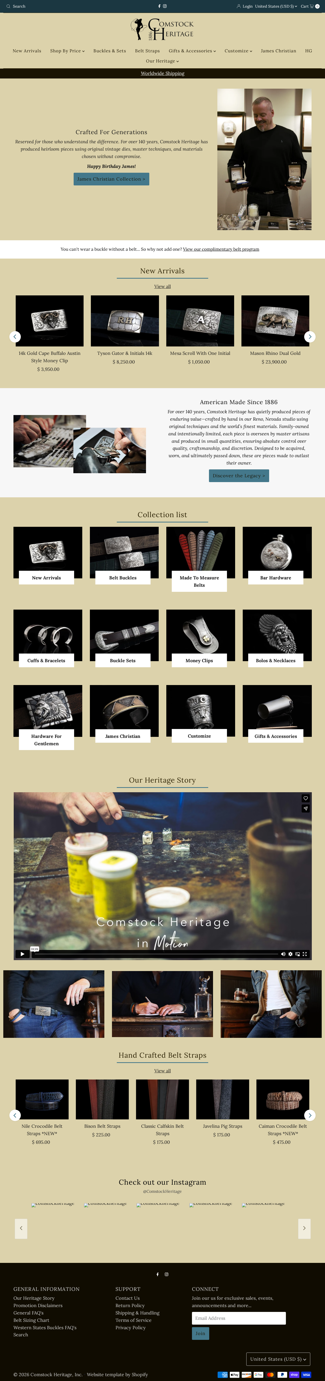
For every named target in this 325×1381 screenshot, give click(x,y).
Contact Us (128, 1298)
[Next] (310, 336)
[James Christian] (124, 711)
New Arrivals (27, 51)
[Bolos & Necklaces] (277, 635)
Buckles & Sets (109, 51)
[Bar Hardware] (277, 552)
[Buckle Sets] (124, 635)
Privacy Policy (131, 1327)
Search (20, 1335)
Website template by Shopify (117, 1374)
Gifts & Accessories (191, 51)
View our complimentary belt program (221, 249)
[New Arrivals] (47, 552)
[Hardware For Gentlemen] (47, 711)
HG (308, 51)
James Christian (278, 51)
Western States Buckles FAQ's (44, 1327)
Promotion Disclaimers (37, 1305)
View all (162, 286)
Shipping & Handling (137, 1313)
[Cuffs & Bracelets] (47, 635)
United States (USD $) (275, 6)
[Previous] (15, 336)
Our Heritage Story (34, 1298)
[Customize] (200, 711)
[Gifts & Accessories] (277, 711)
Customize (237, 51)
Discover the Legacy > (239, 476)
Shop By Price (66, 51)
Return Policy (130, 1305)
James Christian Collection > (111, 179)
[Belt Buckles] (124, 552)
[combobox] (55, 6)
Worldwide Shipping (162, 73)
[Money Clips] (200, 635)
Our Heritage (161, 61)
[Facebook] (159, 6)
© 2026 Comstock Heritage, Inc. (48, 1374)
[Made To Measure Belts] (200, 552)
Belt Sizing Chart (31, 1320)
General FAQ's (28, 1313)
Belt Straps (147, 51)
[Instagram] (165, 6)
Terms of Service (134, 1320)
